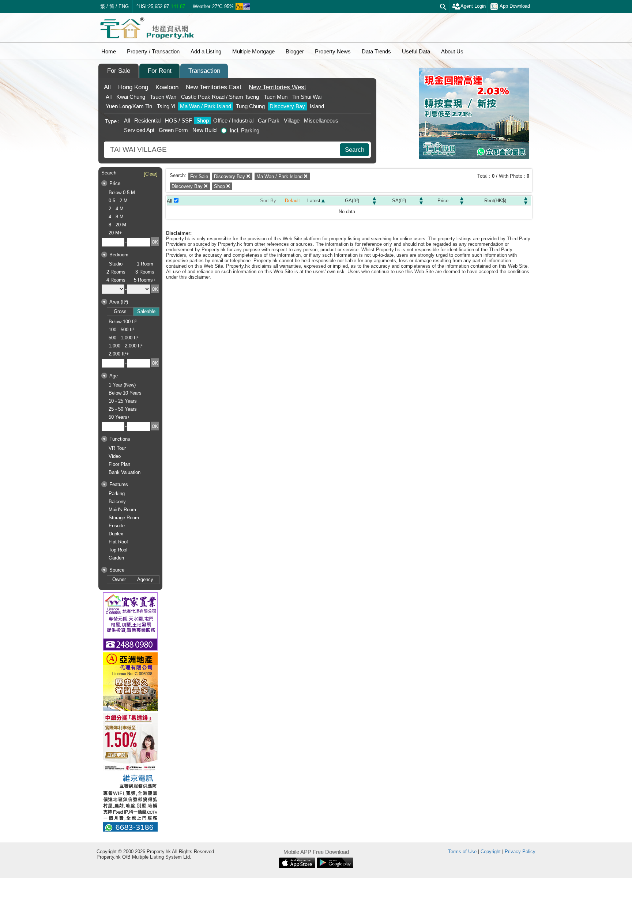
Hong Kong (133, 87)
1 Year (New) (122, 385)
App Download (515, 6)
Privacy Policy (520, 851)
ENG (123, 6)
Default (292, 200)
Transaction (204, 70)
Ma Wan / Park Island (205, 106)
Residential (147, 120)
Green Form (173, 130)
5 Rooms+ (145, 280)
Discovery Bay (287, 106)
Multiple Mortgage (253, 51)
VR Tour (117, 448)
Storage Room (124, 517)
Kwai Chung (130, 97)
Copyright (491, 851)
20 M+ (115, 233)
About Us (452, 51)
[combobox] (223, 150)
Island (317, 106)
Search (354, 149)
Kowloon (166, 87)
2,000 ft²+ (119, 354)
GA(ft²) (352, 200)
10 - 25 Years (123, 401)
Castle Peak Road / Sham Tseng (220, 97)
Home (108, 51)
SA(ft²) (399, 200)
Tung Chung (250, 106)
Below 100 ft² (122, 321)
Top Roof (118, 550)
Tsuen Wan (163, 97)
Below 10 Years (125, 393)
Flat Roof (118, 542)
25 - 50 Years (123, 409)
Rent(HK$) (495, 200)
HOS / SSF (178, 120)
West (277, 87)
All (107, 87)
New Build (204, 130)
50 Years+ (119, 417)
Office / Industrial (233, 120)
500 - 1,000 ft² (123, 337)
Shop (202, 120)
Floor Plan (119, 464)
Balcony (117, 501)
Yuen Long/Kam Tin (129, 106)
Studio (116, 264)
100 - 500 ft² (121, 329)
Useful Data (416, 51)
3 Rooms (144, 272)
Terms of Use (462, 851)
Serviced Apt (139, 130)
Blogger (295, 51)
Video (115, 456)
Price (442, 200)
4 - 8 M (116, 216)
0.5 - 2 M (118, 200)
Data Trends (376, 51)
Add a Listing (206, 51)
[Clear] (151, 174)
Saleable (146, 311)
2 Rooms (115, 272)
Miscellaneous (321, 120)
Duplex (116, 533)
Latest (313, 200)
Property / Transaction (153, 51)
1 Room (145, 264)
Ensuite (117, 525)
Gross (120, 311)
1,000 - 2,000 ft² (125, 345)
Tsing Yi (166, 106)
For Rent (160, 70)
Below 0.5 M (122, 192)
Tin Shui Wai (306, 97)
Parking (117, 493)
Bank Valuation (124, 472)
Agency (145, 579)
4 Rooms (115, 280)
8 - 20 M (117, 224)
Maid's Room (122, 509)
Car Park (268, 120)
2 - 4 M (116, 208)
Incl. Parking (244, 130)
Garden (116, 558)
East (213, 87)
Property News (333, 51)
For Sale (118, 70)
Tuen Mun (275, 97)
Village (292, 120)
